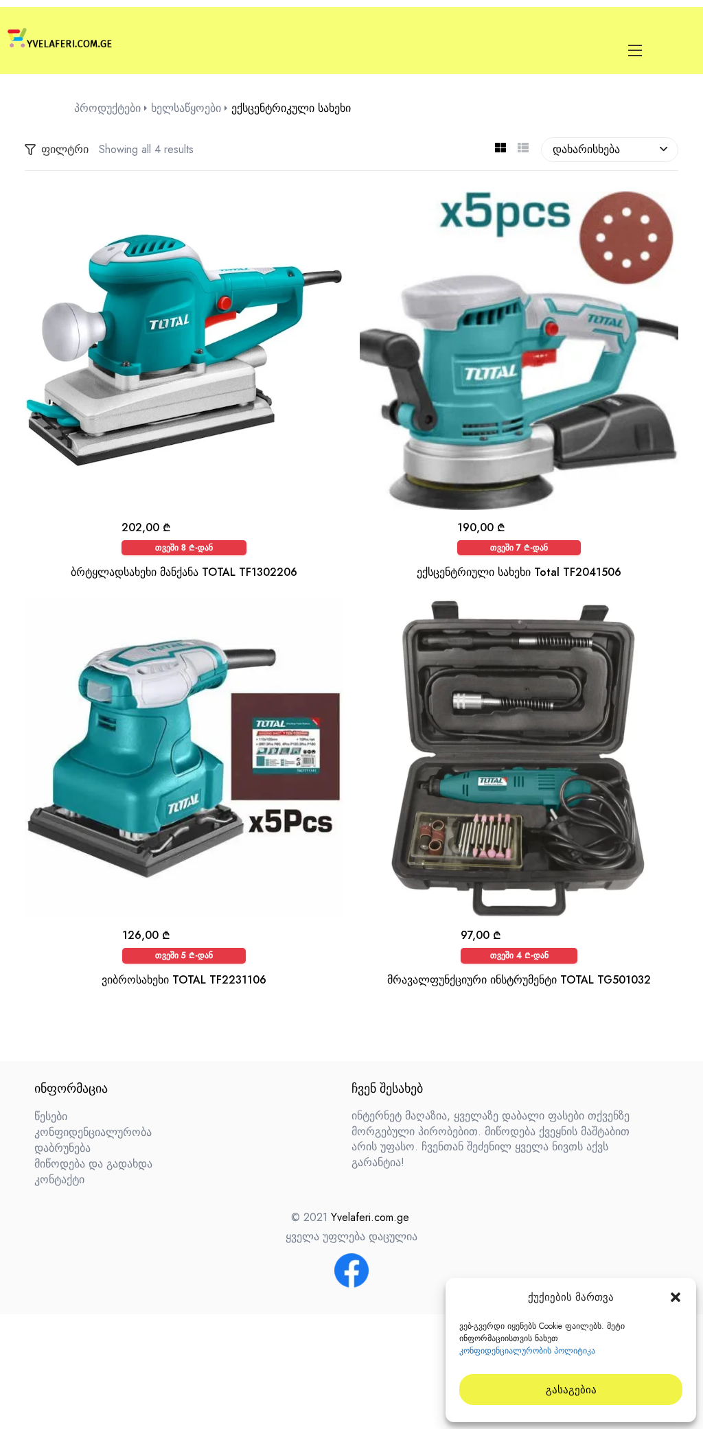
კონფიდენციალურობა (93, 1132)
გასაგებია (571, 1389)
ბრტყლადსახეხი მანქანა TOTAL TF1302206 (184, 572)
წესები (50, 1116)
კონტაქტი (59, 1179)
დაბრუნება (62, 1148)
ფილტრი (65, 149)
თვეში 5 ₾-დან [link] (184, 955)
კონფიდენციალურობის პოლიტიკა (527, 1351)
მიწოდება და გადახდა (93, 1164)
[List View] (523, 149)
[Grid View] (500, 149)
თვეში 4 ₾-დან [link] (519, 955)
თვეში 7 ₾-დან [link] (519, 548)
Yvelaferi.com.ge (370, 1217)
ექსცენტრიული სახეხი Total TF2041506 (519, 572)
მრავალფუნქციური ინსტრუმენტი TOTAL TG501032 (519, 980)
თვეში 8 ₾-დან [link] (184, 548)
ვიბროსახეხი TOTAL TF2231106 (184, 980)
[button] (675, 1297)
